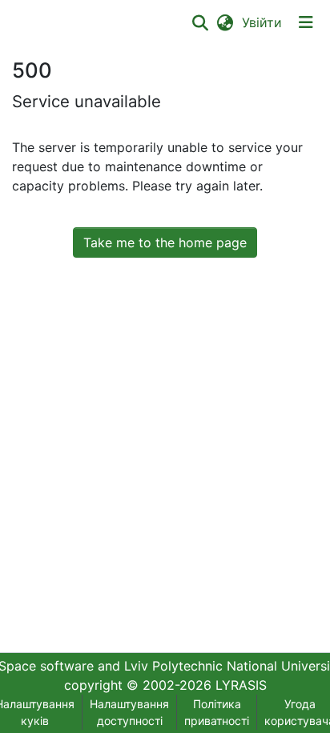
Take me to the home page (165, 242)
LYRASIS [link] (241, 685)
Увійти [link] (263, 22)
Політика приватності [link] (216, 712)
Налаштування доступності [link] (129, 712)
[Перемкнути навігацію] (306, 22)
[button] (200, 22)
